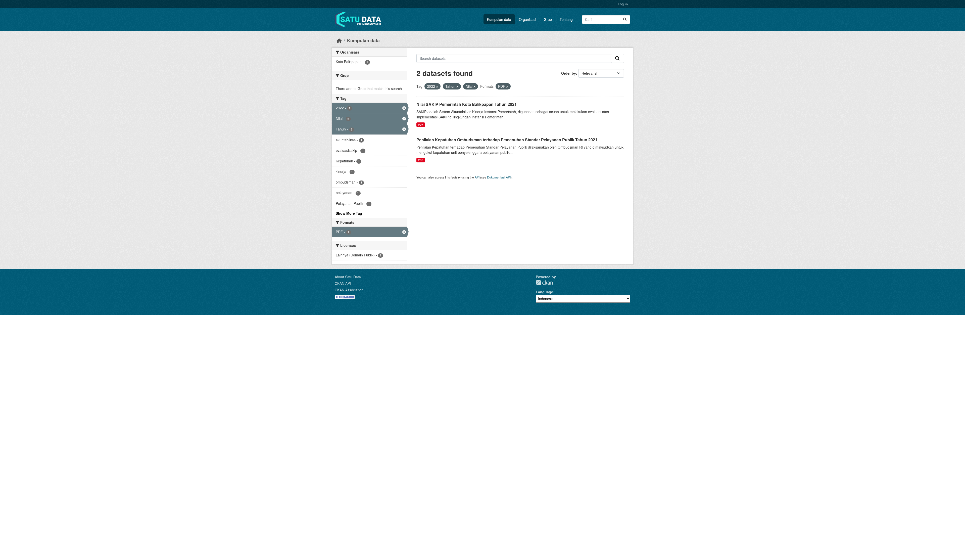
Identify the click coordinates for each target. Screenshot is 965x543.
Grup (548, 19)
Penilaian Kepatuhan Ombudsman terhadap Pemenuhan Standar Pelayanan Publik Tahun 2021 (506, 140)
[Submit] (625, 19)
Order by (568, 73)
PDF (420, 124)
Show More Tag (349, 213)
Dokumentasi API (499, 177)
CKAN (544, 282)
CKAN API (343, 283)
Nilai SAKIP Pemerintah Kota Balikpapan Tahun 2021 (466, 104)
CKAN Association (349, 289)
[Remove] (437, 86)
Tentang (566, 19)
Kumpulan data (499, 19)
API (477, 177)
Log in (623, 4)
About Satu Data (348, 276)
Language (544, 291)
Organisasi (527, 19)
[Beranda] (339, 40)
